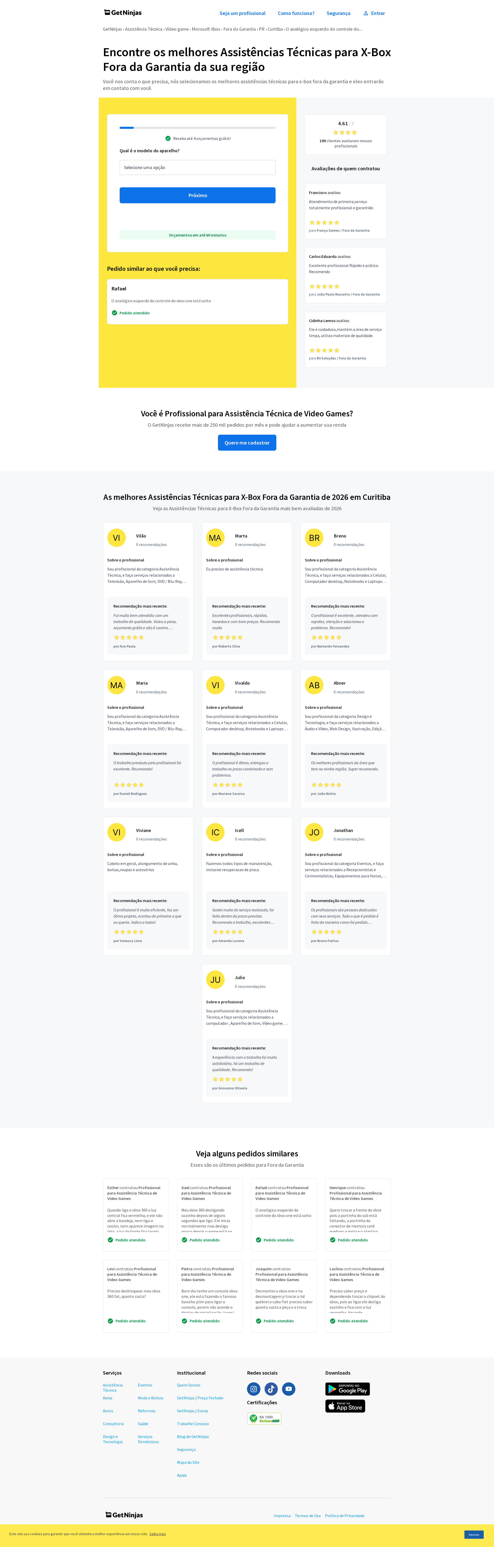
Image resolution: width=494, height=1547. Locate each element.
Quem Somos (188, 1385)
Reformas (146, 1410)
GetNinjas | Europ (192, 1410)
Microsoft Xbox (206, 29)
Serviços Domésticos (148, 1439)
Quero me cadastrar (247, 442)
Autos (108, 1410)
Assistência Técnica (143, 29)
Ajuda (182, 1475)
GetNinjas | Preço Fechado (200, 1397)
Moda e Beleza (150, 1397)
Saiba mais (157, 1534)
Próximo (197, 195)
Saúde (143, 1423)
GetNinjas (112, 29)
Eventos (145, 1385)
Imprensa (282, 1515)
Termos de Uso (308, 1515)
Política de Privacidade (345, 1515)
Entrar (378, 13)
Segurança (338, 13)
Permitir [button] (474, 1535)
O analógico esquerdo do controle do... (324, 29)
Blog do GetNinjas (193, 1436)
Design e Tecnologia (113, 1439)
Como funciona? (296, 13)
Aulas (107, 1397)
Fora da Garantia (239, 29)
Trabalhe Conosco (193, 1423)
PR (261, 29)
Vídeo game (177, 29)
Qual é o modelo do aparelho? (150, 151)
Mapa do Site (188, 1462)
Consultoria (113, 1423)
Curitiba (275, 29)
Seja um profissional (243, 13)
